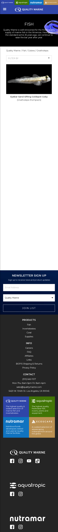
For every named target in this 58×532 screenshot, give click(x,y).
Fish (29, 324)
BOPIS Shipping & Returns (29, 364)
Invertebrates (29, 328)
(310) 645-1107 (29, 379)
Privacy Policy (29, 367)
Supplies (29, 336)
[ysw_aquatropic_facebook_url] (12, 494)
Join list (29, 308)
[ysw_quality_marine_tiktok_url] (37, 461)
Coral (29, 332)
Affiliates (29, 356)
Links (29, 360)
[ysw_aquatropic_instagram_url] (20, 494)
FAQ (29, 352)
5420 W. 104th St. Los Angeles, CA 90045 (29, 391)
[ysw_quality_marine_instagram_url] (20, 461)
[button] (29, 58)
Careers (29, 348)
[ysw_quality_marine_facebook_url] (12, 461)
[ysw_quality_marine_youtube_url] (29, 461)
